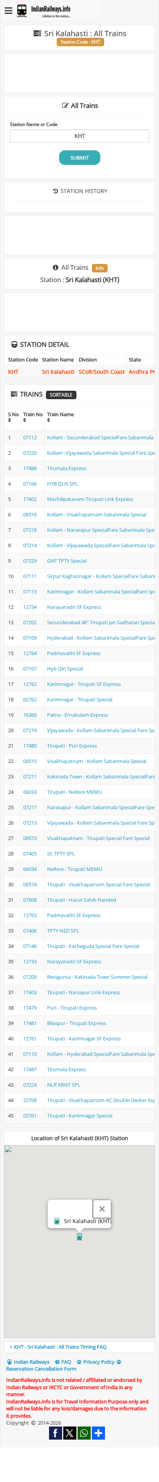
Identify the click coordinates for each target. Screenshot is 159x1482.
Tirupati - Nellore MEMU (74, 791)
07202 (30, 622)
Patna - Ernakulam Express (77, 714)
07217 (30, 807)
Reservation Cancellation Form (41, 1368)
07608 (30, 899)
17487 (30, 1069)
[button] (79, 1237)
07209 (30, 976)
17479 (30, 1007)
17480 (30, 745)
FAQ (65, 1361)
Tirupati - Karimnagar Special (79, 1115)
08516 (30, 514)
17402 (30, 499)
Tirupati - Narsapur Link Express (83, 992)
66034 (30, 868)
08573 (30, 838)
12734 (30, 606)
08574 (30, 884)
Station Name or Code (34, 124)
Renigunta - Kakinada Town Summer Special (97, 976)
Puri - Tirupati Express (72, 1007)
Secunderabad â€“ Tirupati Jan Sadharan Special (101, 622)
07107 (30, 668)
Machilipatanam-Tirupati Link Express (90, 499)
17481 (30, 1023)
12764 (30, 653)
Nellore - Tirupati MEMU (74, 868)
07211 (30, 776)
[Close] (102, 1209)
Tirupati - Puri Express (72, 745)
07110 (30, 1053)
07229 (30, 560)
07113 (30, 591)
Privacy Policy (98, 1361)
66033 (30, 791)
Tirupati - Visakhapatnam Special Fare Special (98, 884)
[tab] (79, 1347)
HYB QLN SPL (62, 483)
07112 (30, 437)
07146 (30, 946)
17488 (30, 468)
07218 (30, 529)
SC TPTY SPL (61, 853)
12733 (30, 961)
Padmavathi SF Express (73, 653)
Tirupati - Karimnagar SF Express (84, 1038)
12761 (30, 1038)
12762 (30, 684)
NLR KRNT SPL (63, 1084)
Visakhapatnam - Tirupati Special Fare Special (98, 838)
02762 (30, 699)
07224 (30, 1084)
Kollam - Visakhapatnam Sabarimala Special (96, 514)
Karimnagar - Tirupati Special (79, 699)
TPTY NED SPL (63, 930)
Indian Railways (31, 1361)
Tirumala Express (66, 468)
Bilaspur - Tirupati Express (76, 1023)
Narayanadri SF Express (74, 606)
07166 (30, 483)
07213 (30, 822)
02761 (30, 1115)
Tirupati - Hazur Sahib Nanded (81, 899)
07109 (30, 637)
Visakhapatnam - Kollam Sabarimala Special (96, 761)
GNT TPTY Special (66, 560)
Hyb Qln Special (65, 668)
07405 (30, 853)
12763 (30, 915)
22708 (30, 1100)
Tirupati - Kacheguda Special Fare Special (93, 946)
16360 (30, 714)
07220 (30, 452)
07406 (30, 930)
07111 (30, 576)
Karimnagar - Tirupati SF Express (84, 684)
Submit (80, 157)
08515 (30, 761)
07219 (30, 730)
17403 (30, 992)
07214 (30, 545)
